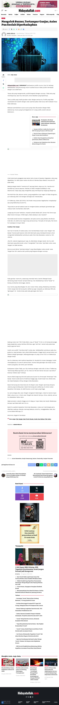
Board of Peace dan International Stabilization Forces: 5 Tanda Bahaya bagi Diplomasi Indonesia (51, 671)
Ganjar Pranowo (48, 458)
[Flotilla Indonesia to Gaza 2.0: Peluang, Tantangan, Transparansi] (22, 662)
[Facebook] (22, 489)
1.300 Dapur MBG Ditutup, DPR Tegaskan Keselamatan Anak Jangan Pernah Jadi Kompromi (29, 569)
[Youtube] (37, 496)
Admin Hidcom (11, 33)
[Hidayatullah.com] (29, 10)
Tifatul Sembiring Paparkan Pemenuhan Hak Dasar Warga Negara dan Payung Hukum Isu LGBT (28, 582)
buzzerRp (40, 458)
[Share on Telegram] (16, 29)
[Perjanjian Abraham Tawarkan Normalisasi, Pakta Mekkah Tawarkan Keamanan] (36, 122)
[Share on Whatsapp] (14, 29)
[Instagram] (22, 496)
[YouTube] (30, 697)
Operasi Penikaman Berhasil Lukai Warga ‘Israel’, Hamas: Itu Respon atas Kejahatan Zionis (28, 641)
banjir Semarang (27, 458)
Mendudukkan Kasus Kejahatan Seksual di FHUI (8, 669)
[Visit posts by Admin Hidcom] (4, 34)
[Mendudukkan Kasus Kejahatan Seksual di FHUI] (8, 662)
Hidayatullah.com (13, 85)
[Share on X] (12, 29)
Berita (17, 564)
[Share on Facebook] (9, 29)
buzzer (35, 458)
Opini (3, 18)
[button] (3, 10)
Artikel (33, 665)
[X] (37, 489)
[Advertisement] (32, 80)
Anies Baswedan (17, 458)
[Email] (19, 29)
